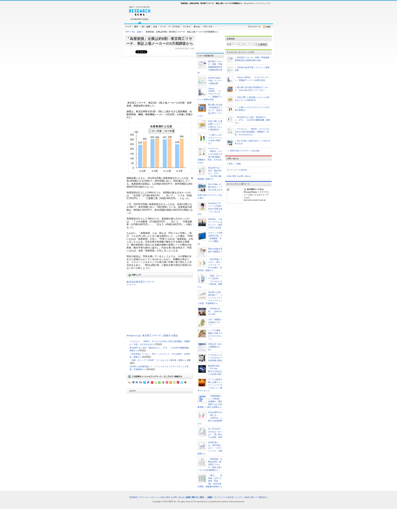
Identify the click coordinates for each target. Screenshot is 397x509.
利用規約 (133, 497)
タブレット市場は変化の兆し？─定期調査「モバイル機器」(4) (210, 238)
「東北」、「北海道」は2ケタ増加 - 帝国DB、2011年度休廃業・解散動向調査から (210, 481)
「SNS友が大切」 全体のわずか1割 (215, 311)
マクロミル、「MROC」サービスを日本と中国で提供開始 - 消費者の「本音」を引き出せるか (252, 132)
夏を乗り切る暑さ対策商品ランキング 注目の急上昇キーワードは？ (210, 110)
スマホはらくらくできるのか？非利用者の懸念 (215, 358)
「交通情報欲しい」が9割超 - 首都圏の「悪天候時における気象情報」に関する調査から (210, 401)
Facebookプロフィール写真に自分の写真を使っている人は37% (210, 208)
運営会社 (263, 497)
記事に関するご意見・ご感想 (199, 497)
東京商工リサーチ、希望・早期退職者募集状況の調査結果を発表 (210, 67)
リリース (131, 284)
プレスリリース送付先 (237, 170)
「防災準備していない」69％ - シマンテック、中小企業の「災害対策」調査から (210, 265)
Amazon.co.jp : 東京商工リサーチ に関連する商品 (152, 335)
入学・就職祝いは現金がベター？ (215, 322)
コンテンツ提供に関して (246, 497)
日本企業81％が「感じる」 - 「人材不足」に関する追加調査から (210, 418)
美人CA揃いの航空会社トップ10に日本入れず (215, 187)
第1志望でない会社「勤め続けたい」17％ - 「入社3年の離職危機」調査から (210, 173)
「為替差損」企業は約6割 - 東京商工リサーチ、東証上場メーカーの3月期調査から (210, 464)
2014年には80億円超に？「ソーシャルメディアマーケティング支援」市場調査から (210, 297)
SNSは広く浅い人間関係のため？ (215, 347)
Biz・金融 (136, 32)
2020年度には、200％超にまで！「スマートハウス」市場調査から (210, 448)
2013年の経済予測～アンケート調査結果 (215, 81)
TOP (127, 32)
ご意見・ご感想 (234, 164)
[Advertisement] (153, 78)
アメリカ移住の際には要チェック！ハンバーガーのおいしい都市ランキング (210, 385)
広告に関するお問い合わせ (239, 176)
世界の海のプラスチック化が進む (245, 151)
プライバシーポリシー (149, 497)
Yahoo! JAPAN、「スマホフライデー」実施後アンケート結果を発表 (210, 94)
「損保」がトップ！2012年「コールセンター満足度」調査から (158, 360)
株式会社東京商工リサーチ (140, 282)
